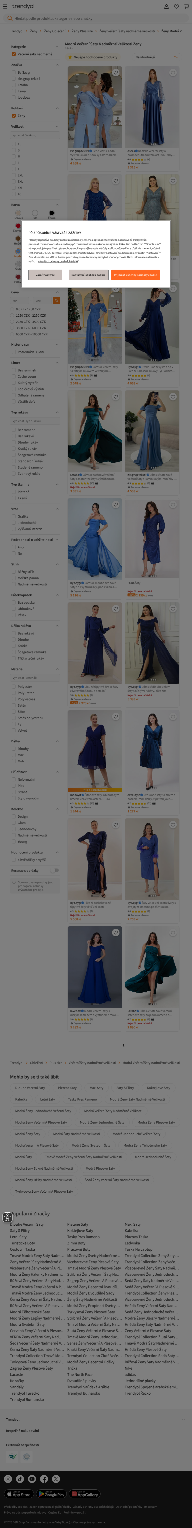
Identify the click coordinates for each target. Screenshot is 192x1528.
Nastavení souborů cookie (89, 275)
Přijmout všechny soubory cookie (135, 275)
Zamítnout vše (45, 275)
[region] (96, 254)
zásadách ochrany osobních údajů (58, 261)
